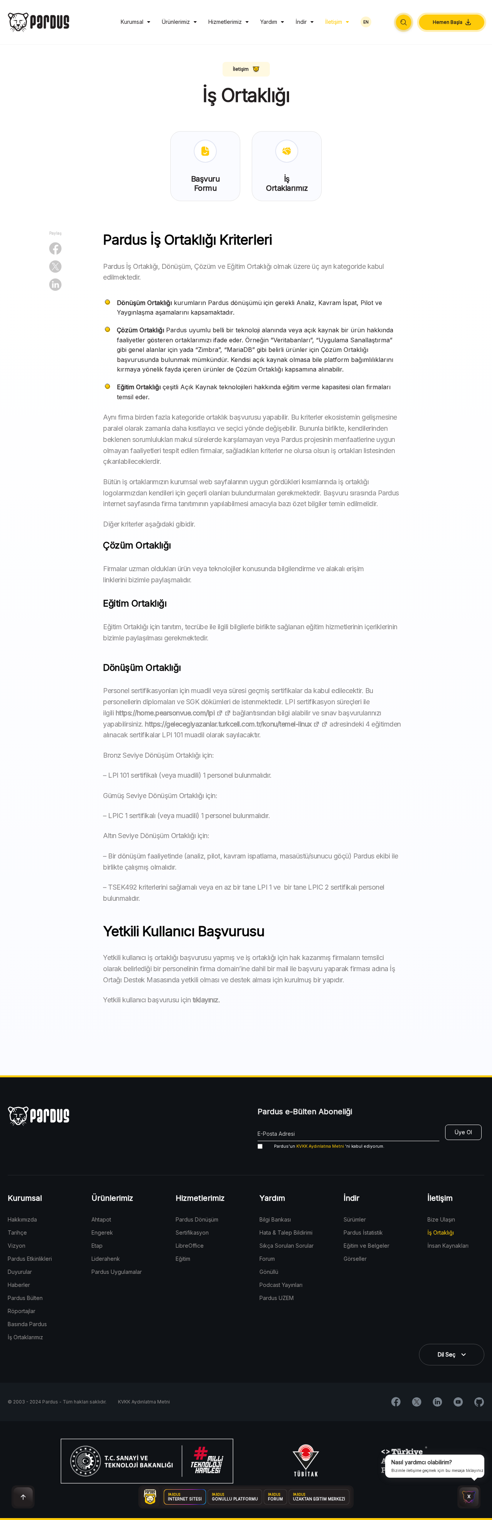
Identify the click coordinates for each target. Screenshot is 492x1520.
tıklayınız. (206, 1000)
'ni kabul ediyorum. (329, 1146)
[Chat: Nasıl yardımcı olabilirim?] (468, 1496)
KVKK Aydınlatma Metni (320, 1146)
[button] (403, 22)
